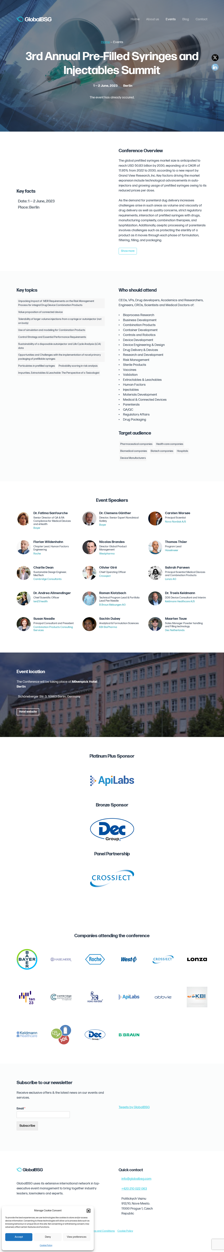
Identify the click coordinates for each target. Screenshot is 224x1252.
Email (21, 1108)
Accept (19, 1236)
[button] (88, 1210)
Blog (185, 19)
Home (135, 19)
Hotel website (28, 711)
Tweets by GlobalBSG (134, 1107)
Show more (128, 251)
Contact (201, 19)
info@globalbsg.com (136, 1179)
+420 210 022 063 (134, 1189)
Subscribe (27, 1126)
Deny (48, 1236)
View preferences (76, 1236)
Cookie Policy (46, 1245)
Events (171, 19)
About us (152, 19)
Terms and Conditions (102, 1231)
